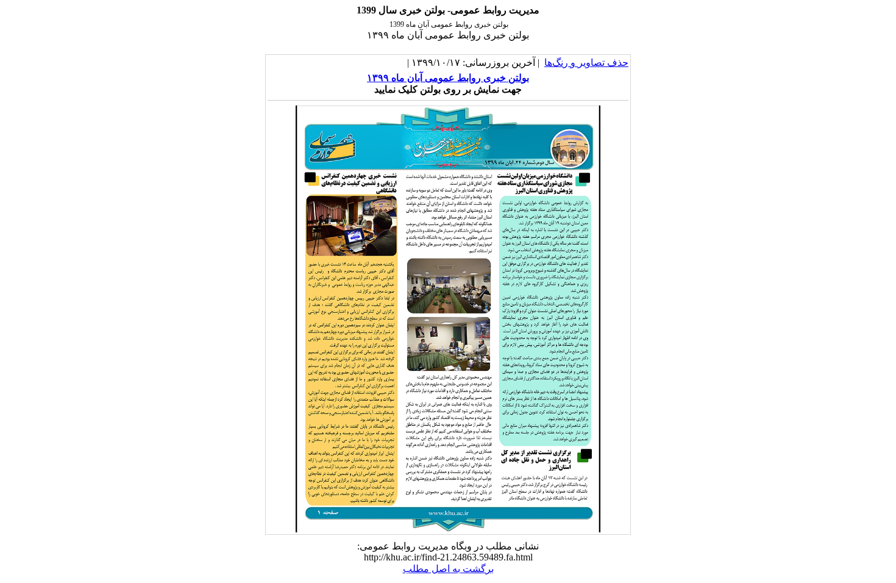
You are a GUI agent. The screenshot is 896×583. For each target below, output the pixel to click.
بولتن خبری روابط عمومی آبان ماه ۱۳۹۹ (448, 78)
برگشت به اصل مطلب (448, 568)
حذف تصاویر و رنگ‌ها (586, 62)
